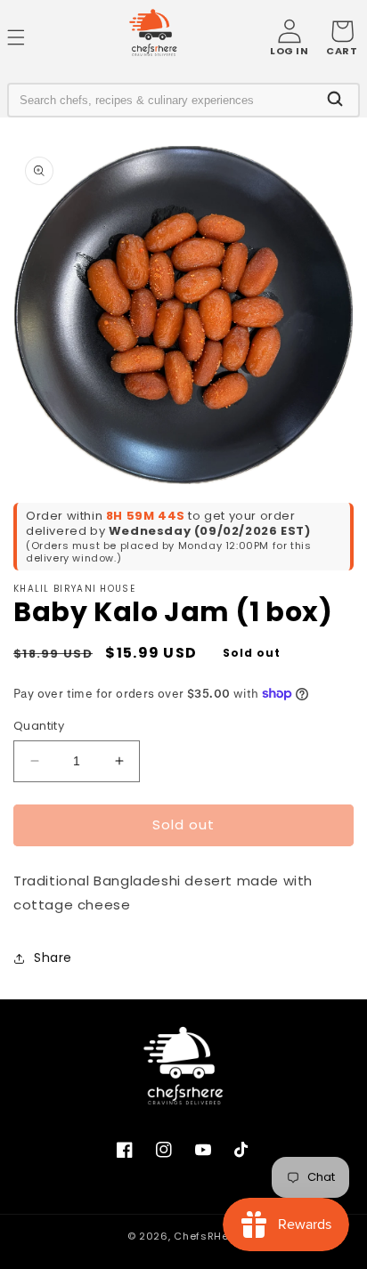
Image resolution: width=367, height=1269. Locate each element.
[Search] (335, 100)
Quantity (38, 725)
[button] (341, 37)
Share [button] (53, 957)
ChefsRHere (207, 1236)
